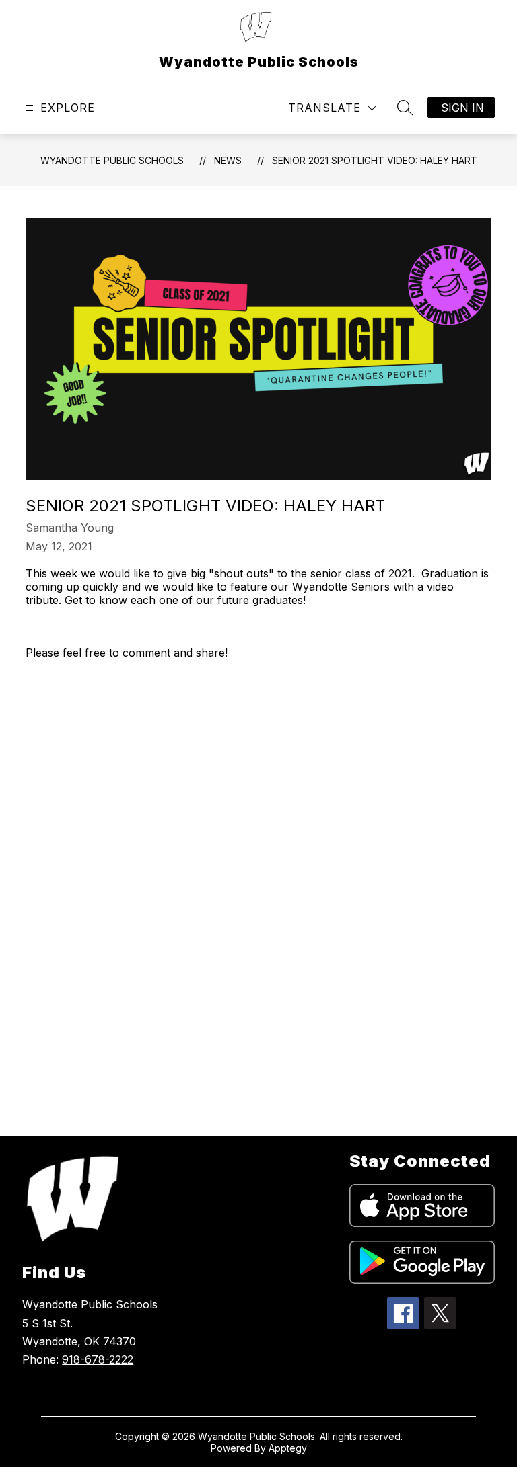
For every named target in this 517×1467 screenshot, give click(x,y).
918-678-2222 (97, 1359)
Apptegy (288, 1448)
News (228, 160)
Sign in (462, 107)
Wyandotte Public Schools (112, 160)
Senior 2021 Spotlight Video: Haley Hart (374, 160)
